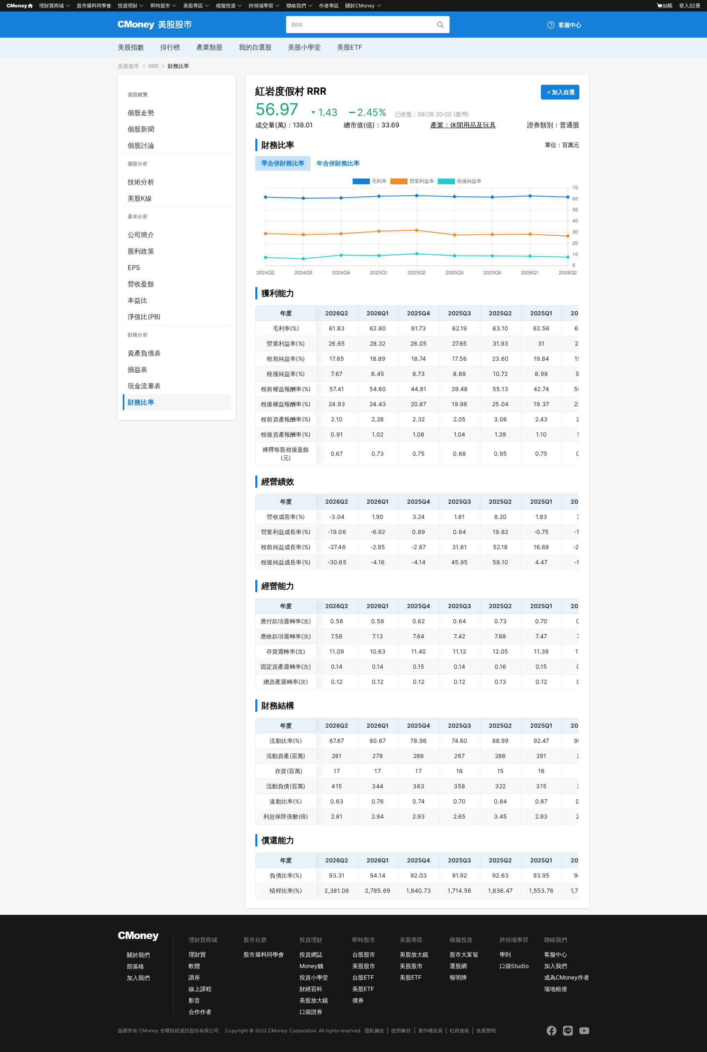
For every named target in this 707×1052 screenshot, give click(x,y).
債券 (358, 1000)
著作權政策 (430, 1030)
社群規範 (459, 1030)
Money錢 (311, 965)
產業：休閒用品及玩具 (463, 125)
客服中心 (555, 954)
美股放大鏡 (313, 1000)
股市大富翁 (464, 954)
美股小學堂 (304, 47)
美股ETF (349, 47)
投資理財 (127, 5)
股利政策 (141, 251)
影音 (194, 1000)
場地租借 (555, 988)
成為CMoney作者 (566, 977)
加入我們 (138, 977)
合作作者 (200, 1011)
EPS (134, 267)
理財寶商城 (51, 5)
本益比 (138, 300)
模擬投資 (226, 5)
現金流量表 (144, 386)
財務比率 (178, 66)
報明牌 (458, 977)
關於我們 (138, 954)
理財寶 (197, 954)
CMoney (17, 5)
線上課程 (200, 988)
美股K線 (140, 198)
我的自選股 (255, 47)
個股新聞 (141, 129)
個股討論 (141, 145)
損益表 (138, 369)
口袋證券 (310, 1011)
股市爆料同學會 (94, 5)
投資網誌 (310, 954)
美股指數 (131, 47)
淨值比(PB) (144, 316)
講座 (194, 977)
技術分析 (141, 182)
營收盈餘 (141, 284)
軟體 (194, 965)
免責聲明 (486, 1030)
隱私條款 (374, 1030)
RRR (153, 66)
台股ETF (363, 977)
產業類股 (209, 47)
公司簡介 (141, 235)
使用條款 (401, 1030)
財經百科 (310, 988)
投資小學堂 (313, 977)
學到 (505, 954)
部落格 (135, 966)
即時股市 (160, 5)
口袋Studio (514, 965)
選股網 (458, 965)
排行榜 (170, 47)
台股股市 (363, 954)
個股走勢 (141, 113)
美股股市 (128, 66)
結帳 (668, 5)
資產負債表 (144, 353)
